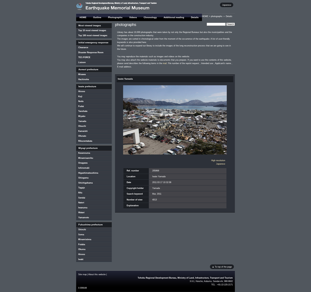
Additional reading (174, 17)
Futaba (81, 244)
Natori (81, 202)
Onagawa (82, 163)
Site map (82, 274)
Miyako (81, 116)
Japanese (226, 5)
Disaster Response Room (91, 52)
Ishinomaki (83, 168)
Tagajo (81, 187)
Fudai (81, 106)
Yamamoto (83, 217)
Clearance (83, 47)
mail (165, 63)
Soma (81, 234)
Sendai (81, 198)
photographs (216, 16)
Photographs (115, 17)
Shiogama (83, 178)
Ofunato (82, 136)
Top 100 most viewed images (92, 35)
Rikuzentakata (85, 141)
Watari (81, 212)
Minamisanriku (85, 158)
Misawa (82, 74)
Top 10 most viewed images (92, 30)
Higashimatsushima (88, 173)
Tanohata (82, 111)
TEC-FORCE (84, 57)
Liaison (82, 62)
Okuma (81, 249)
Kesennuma (84, 153)
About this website (97, 274)
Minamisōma (84, 239)
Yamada (82, 121)
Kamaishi (83, 131)
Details (195, 17)
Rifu (80, 192)
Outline (97, 17)
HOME (83, 17)
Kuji (80, 96)
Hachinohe (83, 79)
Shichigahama (85, 183)
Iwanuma (82, 207)
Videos (133, 17)
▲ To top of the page (222, 266)
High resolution (218, 160)
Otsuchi (82, 126)
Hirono (81, 91)
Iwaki (80, 259)
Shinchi (82, 229)
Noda (80, 101)
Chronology (150, 17)
